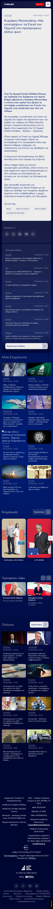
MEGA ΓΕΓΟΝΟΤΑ (22, 209)
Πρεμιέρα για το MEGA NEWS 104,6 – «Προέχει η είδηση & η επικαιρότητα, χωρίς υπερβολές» (23, 273)
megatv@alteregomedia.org (39, 825)
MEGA (9, 209)
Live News (39, 560)
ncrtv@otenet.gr (39, 844)
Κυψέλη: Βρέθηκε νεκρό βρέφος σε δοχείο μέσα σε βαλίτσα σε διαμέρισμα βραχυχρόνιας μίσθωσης (24, 337)
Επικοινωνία (7, 896)
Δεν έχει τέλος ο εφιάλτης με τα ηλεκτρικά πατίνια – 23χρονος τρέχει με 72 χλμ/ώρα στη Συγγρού (14, 455)
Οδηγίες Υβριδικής (43, 896)
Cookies (6, 894)
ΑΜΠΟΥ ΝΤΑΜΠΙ (40, 209)
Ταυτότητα (17, 894)
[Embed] (33, 234)
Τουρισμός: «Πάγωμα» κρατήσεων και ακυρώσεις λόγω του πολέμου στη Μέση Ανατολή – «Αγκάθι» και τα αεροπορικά (13, 422)
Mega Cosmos (14, 899)
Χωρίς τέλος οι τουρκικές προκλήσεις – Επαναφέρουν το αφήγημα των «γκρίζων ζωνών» (38, 689)
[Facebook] (7, 234)
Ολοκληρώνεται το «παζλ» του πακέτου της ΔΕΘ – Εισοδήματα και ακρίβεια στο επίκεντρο (13, 689)
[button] (48, 4)
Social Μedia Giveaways (34, 899)
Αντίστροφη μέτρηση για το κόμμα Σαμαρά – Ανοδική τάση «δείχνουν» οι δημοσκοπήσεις (13, 656)
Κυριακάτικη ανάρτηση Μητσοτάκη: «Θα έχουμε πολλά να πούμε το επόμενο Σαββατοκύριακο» (38, 656)
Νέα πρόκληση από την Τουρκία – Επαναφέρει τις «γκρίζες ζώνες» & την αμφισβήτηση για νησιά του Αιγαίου (13, 756)
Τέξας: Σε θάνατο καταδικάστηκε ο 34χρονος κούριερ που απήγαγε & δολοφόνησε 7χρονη (13, 388)
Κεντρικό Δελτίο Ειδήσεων (13, 598)
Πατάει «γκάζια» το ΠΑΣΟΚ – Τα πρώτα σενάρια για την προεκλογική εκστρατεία (39, 387)
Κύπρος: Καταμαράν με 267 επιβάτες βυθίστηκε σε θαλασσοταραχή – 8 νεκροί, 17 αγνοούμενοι (23, 259)
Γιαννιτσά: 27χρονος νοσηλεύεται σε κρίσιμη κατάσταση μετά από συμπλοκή (21, 324)
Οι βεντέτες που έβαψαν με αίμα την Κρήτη (38, 488)
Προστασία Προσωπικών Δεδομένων (18, 891)
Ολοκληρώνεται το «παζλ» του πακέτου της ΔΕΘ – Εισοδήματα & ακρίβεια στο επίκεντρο (13, 722)
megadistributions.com (26, 901)
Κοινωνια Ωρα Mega (13, 560)
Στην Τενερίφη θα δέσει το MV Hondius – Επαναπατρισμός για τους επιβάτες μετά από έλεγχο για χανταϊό (38, 456)
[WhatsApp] (20, 234)
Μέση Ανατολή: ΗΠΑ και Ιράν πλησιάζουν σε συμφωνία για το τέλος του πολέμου (13, 490)
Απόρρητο (51, 904)
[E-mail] (26, 234)
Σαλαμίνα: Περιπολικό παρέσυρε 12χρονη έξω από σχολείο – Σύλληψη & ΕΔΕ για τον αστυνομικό (38, 421)
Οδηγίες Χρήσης (42, 891)
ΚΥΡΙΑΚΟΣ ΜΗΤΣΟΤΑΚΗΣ (15, 213)
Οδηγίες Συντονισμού (24, 896)
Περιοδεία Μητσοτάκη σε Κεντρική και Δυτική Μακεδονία (37, 754)
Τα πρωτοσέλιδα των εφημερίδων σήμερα (21, 285)
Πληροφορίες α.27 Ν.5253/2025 (37, 894)
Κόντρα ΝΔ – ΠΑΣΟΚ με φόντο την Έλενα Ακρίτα (37, 720)
